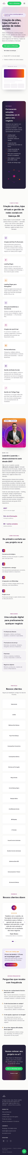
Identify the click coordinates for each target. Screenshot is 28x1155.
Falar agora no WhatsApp (11, 46)
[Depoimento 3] (15, 941)
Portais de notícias (6, 1119)
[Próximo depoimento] (24, 922)
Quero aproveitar (11, 964)
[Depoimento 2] (14, 941)
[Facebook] (7, 1141)
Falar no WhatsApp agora (14, 1068)
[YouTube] (10, 1141)
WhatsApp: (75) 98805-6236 (9, 1128)
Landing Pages (5, 1114)
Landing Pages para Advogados (10, 1116)
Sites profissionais (6, 1112)
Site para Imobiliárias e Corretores (10, 1121)
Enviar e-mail (14, 1073)
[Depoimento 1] (13, 941)
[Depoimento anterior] (3, 922)
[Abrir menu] (24, 3)
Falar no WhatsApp (14, 3)
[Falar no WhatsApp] (24, 1151)
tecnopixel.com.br (6, 1133)
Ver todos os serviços (10, 50)
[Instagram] (3, 1141)
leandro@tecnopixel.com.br (9, 1131)
